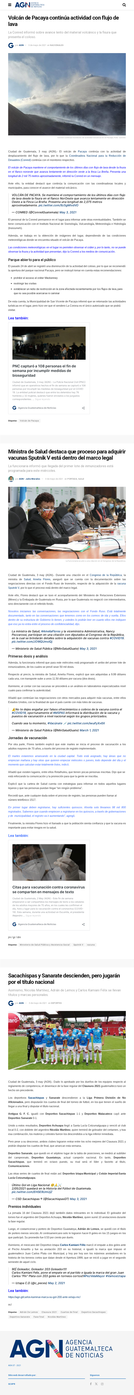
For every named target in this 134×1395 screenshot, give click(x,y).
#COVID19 (117, 638)
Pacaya (82, 151)
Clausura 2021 (49, 1312)
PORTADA (72, 479)
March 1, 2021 (89, 730)
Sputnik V (78, 945)
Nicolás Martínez (57, 1317)
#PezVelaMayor (94, 1276)
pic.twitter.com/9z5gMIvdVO (58, 205)
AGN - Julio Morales (29, 479)
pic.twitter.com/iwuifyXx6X (86, 723)
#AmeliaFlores (50, 631)
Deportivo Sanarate (20, 1317)
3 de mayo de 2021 (37, 45)
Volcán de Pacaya (29, 421)
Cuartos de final (69, 1312)
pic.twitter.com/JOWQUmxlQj (32, 641)
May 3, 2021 (67, 212)
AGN (21, 45)
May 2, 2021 (56, 1283)
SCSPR (11, 1384)
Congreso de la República (106, 575)
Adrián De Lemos (29, 1312)
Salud (81, 479)
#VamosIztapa (116, 1276)
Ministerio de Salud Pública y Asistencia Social (45, 945)
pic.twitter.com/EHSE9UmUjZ (32, 1192)
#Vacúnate (55, 723)
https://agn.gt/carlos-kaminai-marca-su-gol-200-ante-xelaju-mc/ (44, 1297)
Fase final (39, 1317)
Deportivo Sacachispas (94, 1312)
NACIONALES (56, 45)
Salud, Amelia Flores (37, 579)
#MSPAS (59, 712)
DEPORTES (56, 1003)
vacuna (91, 945)
